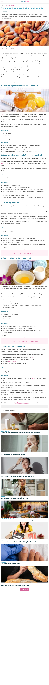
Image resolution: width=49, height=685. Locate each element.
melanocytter (4, 163)
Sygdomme (3, 562)
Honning (3, 114)
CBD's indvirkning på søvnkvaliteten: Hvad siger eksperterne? (20, 432)
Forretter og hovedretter (7, 518)
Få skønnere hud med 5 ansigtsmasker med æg (25, 341)
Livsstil (3, 540)
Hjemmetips (4, 496)
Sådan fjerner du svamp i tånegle (11, 563)
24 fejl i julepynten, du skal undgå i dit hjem (14, 498)
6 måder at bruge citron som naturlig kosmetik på (25, 253)
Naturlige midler (5, 431)
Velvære (2, 5)
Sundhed (3, 584)
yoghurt (34, 378)
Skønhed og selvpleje (10, 5)
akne (33, 357)
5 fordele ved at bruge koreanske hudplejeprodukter (17, 476)
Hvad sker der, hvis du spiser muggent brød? (15, 585)
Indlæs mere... (24, 589)
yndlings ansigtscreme (22, 402)
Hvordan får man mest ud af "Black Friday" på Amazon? (18, 542)
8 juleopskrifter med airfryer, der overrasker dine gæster (18, 520)
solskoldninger (12, 361)
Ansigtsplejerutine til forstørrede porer (13, 454)
